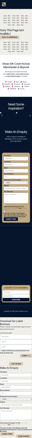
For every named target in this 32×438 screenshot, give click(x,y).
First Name (7, 155)
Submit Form (11, 219)
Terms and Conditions (11, 208)
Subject (6, 185)
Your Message (8, 191)
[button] (29, 4)
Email (5, 168)
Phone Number (9, 174)
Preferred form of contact (12, 180)
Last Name (7, 161)
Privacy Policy (15, 424)
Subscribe (16, 300)
